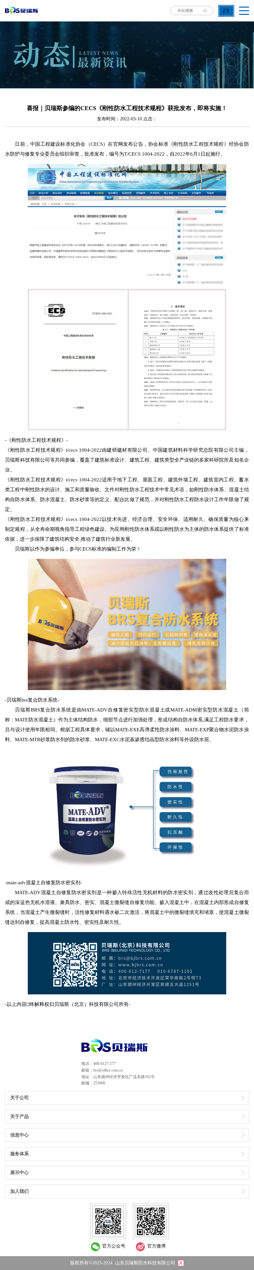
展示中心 (19, 1172)
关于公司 (19, 1097)
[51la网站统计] (181, 1262)
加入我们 (19, 1191)
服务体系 (19, 1153)
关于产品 (19, 1116)
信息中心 (19, 1135)
